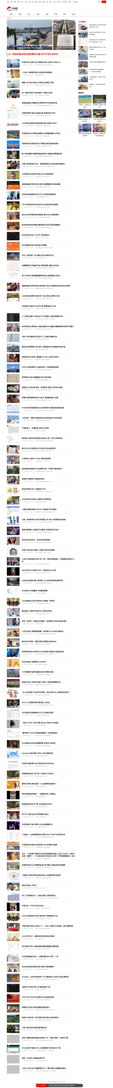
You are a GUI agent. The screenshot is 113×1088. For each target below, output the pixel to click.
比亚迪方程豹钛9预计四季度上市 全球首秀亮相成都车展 (42, 580)
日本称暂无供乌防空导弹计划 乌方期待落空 (38, 174)
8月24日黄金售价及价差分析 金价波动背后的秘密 (40, 204)
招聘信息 (55, 1083)
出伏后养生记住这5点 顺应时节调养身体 (36, 499)
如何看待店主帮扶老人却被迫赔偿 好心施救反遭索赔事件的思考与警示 (48, 326)
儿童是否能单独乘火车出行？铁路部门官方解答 (39, 509)
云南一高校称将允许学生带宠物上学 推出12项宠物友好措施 (44, 519)
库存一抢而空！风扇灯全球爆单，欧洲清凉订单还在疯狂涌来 (44, 621)
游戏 (29, 1)
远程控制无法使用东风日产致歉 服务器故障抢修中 (40, 143)
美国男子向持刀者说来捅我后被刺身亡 (36, 1007)
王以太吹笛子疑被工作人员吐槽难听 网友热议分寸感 (41, 1048)
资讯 (11, 1)
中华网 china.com (13, 8)
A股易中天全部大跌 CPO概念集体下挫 (36, 987)
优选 (51, 1)
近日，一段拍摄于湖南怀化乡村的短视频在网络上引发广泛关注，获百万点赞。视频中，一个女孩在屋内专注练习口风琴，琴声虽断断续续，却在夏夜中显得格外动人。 (48, 856)
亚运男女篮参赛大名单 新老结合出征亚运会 (38, 763)
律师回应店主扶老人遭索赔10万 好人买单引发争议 (40, 357)
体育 (38, 14)
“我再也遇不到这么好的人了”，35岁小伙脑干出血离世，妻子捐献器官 (47, 926)
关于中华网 (40, 1083)
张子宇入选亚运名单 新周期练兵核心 (35, 814)
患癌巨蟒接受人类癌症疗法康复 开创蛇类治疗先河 (40, 530)
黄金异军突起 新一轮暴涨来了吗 (33, 489)
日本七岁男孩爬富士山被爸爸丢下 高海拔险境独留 (40, 367)
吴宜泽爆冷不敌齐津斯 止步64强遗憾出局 (37, 824)
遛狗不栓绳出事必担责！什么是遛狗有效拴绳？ (39, 784)
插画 (40, 1)
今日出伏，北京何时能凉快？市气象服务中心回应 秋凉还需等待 (45, 977)
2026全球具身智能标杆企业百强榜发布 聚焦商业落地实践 (43, 408)
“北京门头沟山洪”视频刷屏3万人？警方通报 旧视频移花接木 (44, 1068)
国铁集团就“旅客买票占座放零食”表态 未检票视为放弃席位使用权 (46, 286)
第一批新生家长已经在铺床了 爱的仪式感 (37, 93)
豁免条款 (65, 1083)
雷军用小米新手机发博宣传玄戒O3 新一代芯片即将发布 (42, 438)
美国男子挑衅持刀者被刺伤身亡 (33, 479)
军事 (15, 1)
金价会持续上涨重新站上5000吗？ (34, 662)
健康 (43, 1)
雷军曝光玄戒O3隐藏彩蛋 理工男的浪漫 (36, 377)
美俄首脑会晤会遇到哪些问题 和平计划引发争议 (35, 54)
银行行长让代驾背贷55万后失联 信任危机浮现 (39, 448)
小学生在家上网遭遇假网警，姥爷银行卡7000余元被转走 (43, 631)
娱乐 (22, 1)
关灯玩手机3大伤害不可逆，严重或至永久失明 (39, 570)
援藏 (36, 1)
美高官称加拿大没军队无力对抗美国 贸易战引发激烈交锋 (43, 652)
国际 (20, 14)
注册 (99, 1)
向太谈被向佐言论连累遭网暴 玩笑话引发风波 (38, 743)
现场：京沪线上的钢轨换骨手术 (33, 1058)
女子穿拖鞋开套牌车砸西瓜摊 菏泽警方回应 (38, 672)
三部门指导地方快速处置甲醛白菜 (34, 1028)
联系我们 (50, 1083)
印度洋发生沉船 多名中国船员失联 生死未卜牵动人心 (41, 62)
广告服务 (46, 1083)
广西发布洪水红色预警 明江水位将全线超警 (62, 1085)
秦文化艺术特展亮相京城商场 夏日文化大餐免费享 (40, 215)
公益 (47, 1)
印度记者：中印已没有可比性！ (33, 906)
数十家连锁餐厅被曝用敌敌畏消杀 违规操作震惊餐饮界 (42, 154)
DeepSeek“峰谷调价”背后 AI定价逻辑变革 (37, 753)
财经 (19, 1)
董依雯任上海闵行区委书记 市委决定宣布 (37, 611)
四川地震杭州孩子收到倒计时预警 (34, 245)
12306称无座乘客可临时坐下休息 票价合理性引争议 (41, 296)
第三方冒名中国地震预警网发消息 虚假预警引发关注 (41, 276)
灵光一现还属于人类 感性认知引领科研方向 (38, 255)
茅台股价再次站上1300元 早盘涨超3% (36, 235)
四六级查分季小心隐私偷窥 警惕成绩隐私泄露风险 (40, 946)
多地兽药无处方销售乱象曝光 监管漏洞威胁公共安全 (41, 133)
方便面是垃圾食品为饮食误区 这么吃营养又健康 (39, 845)
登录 (104, 1)
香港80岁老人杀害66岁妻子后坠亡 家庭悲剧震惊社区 (41, 682)
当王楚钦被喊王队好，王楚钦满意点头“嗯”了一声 (40, 956)
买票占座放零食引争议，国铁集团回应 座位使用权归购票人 (43, 164)
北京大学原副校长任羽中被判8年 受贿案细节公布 (40, 916)
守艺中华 (59, 1)
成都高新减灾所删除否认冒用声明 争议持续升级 (39, 103)
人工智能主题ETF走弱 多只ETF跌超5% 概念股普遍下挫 (42, 316)
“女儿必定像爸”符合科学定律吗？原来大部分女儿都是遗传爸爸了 (46, 692)
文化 (33, 1)
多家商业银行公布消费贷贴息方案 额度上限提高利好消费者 (43, 865)
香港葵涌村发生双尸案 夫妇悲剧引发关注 (37, 804)
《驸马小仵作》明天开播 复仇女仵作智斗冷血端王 (40, 723)
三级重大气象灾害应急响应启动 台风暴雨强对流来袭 (41, 875)
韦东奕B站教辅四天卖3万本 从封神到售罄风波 (39, 194)
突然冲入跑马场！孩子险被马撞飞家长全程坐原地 (40, 1017)
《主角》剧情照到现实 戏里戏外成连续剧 (37, 72)
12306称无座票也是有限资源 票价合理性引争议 (39, 123)
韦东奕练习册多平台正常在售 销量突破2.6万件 (39, 306)
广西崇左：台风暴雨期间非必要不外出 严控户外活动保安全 (43, 834)
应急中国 (65, 1)
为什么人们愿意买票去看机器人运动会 (36, 702)
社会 (29, 14)
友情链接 (69, 1083)
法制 (54, 1)
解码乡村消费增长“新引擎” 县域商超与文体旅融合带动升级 (43, 347)
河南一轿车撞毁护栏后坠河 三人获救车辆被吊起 (39, 336)
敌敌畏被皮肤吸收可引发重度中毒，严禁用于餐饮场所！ (42, 469)
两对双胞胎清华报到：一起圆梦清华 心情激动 (38, 794)
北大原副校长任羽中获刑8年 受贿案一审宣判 (38, 601)
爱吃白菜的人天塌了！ (30, 885)
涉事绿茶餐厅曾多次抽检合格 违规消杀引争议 (38, 113)
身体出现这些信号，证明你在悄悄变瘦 (36, 540)
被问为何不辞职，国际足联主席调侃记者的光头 (39, 641)
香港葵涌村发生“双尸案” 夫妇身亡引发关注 (38, 773)
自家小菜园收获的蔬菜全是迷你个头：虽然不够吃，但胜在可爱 (45, 1038)
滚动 (73, 14)
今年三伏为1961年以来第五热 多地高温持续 (38, 997)
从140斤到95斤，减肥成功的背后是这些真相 (38, 936)
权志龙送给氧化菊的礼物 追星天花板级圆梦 (38, 967)
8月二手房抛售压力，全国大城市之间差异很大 (39, 895)
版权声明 (60, 1083)
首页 (8, 1)
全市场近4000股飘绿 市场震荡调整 (34, 591)
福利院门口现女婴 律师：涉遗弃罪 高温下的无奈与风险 (42, 387)
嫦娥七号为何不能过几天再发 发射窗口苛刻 (38, 82)
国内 (11, 14)
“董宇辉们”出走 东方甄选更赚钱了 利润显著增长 (40, 733)
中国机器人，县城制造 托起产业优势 (35, 428)
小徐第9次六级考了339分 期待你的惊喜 (36, 458)
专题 (47, 14)
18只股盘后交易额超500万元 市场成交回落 (37, 712)
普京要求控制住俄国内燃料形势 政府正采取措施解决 (41, 225)
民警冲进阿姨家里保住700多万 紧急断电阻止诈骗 (40, 397)
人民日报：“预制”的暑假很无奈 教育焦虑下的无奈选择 (42, 418)
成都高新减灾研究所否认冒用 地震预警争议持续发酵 (41, 184)
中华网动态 (74, 1083)
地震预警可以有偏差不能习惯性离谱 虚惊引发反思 (40, 265)
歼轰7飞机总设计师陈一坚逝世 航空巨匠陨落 (38, 550)
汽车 (26, 1)
